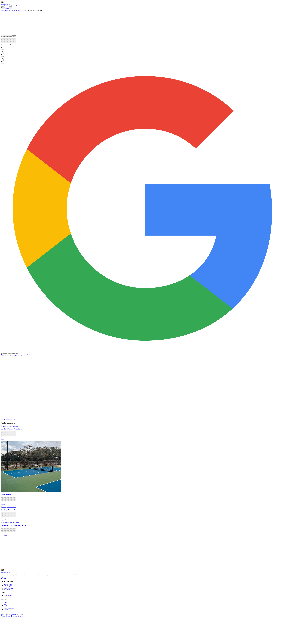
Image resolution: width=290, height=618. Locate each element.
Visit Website (16, 562)
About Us (6, 605)
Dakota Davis (4, 384)
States (12, 5)
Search (15, 5)
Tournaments (7, 589)
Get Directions (8, 562)
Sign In (7, 8)
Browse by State (7, 595)
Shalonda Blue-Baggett (6, 372)
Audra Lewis (4, 397)
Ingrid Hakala (4, 360)
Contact (5, 606)
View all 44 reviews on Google (8, 419)
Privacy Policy (4, 614)
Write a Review (6, 355)
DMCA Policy (19, 614)
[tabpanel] (145, 228)
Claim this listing (6, 567)
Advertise (6, 609)
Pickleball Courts (8, 584)
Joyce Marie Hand (5, 409)
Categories (8, 5)
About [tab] (14, 36)
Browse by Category (9, 596)
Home (2, 5)
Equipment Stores (8, 587)
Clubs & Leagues (8, 585)
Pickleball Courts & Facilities (19, 10)
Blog (5, 5)
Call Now (23, 562)
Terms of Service (12, 614)
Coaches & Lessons (8, 588)
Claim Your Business (9, 608)
